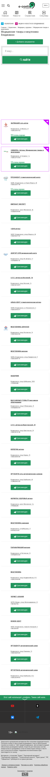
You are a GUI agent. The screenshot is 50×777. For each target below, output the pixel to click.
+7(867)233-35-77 (15, 310)
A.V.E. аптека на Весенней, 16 (22, 278)
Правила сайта (12, 767)
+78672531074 (14, 628)
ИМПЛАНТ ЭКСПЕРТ (18, 204)
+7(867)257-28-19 (15, 285)
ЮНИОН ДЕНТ (16, 621)
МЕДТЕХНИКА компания (20, 523)
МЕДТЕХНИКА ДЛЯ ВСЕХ (20, 327)
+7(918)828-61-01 (15, 260)
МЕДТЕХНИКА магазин (19, 351)
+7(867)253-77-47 (15, 236)
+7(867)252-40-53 (15, 677)
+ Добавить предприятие (25, 42)
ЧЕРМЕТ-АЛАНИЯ (17, 596)
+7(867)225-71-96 (15, 184)
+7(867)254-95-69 (15, 653)
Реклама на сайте (27, 765)
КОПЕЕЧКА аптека (17, 449)
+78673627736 (14, 604)
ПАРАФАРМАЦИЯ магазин (20, 547)
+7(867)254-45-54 (15, 457)
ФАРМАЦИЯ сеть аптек (19, 123)
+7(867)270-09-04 (15, 579)
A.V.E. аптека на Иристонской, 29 (23, 425)
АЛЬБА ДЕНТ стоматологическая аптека (26, 302)
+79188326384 (14, 383)
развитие (30, 771)
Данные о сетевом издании (11, 765)
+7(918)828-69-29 (15, 408)
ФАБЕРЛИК (15, 376)
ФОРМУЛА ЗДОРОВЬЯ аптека (21, 498)
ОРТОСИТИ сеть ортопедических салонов (26, 474)
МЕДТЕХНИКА (16, 572)
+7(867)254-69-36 (15, 334)
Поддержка (21, 771)
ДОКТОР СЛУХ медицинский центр (24, 253)
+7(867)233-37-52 (15, 130)
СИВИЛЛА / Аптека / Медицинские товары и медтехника (27, 151)
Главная (5, 16)
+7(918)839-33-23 (15, 555)
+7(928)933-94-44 (15, 211)
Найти (26, 59)
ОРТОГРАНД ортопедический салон (24, 670)
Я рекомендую (21, 139)
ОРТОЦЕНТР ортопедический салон (24, 646)
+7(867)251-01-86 (15, 432)
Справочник (30, 16)
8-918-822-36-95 (15, 530)
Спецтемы (44, 16)
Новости (16, 16)
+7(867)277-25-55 (15, 157)
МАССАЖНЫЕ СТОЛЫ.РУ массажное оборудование (24, 401)
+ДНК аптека (15, 229)
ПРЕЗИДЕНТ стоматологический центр (25, 177)
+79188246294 (14, 506)
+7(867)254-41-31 (15, 359)
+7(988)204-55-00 (15, 481)
